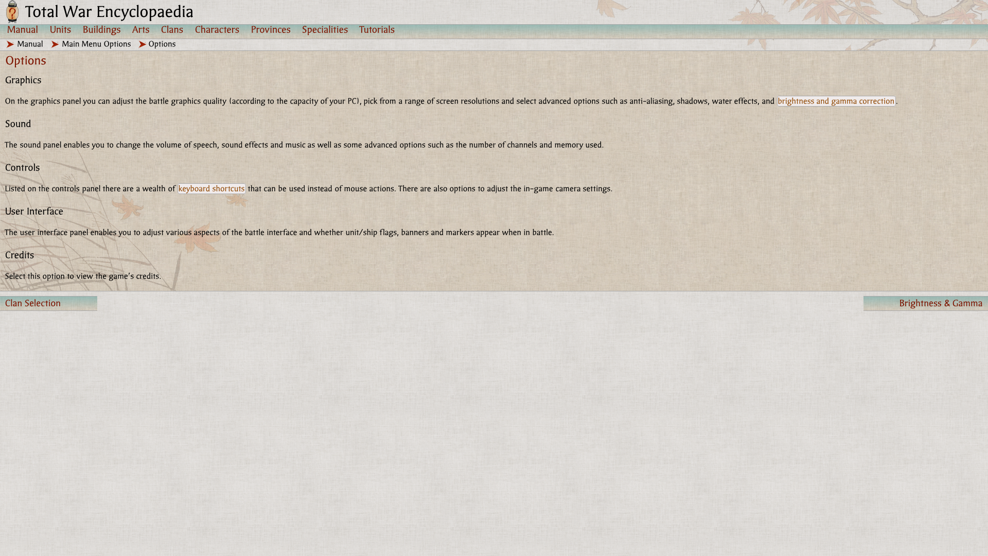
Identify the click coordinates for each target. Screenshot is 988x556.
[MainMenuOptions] (96, 44)
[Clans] (172, 29)
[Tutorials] (377, 29)
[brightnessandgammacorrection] (836, 101)
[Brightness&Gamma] (925, 303)
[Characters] (217, 29)
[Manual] (23, 29)
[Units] (61, 29)
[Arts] (141, 29)
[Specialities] (325, 29)
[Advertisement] (406, 369)
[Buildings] (102, 29)
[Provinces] (271, 29)
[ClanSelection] (48, 303)
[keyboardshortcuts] (212, 188)
